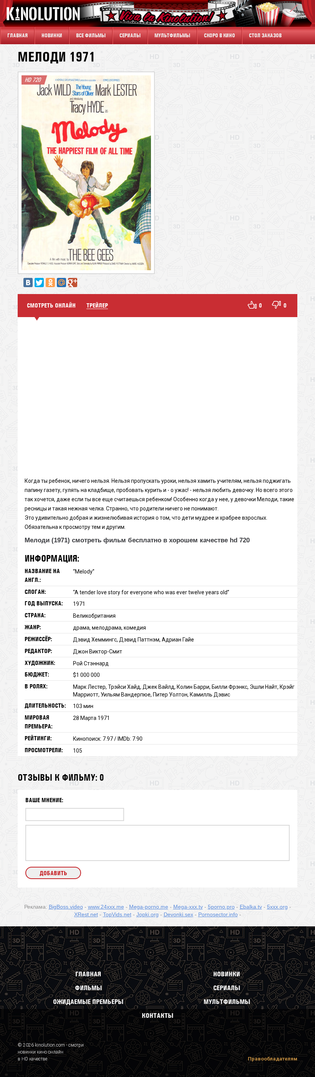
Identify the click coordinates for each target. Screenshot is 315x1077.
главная (17, 35)
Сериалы (226, 988)
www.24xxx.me (106, 907)
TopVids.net (117, 914)
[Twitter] (39, 282)
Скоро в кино (219, 35)
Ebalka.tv (251, 907)
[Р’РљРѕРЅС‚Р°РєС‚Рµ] (28, 282)
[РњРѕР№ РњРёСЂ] (61, 282)
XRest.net (86, 914)
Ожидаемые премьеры (88, 1001)
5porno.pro (221, 907)
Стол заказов (265, 35)
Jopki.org (147, 914)
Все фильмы (91, 35)
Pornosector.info (218, 914)
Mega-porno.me (148, 907)
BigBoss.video (66, 907)
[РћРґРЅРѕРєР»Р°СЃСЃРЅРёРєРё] (50, 282)
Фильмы (88, 988)
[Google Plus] (72, 282)
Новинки (51, 35)
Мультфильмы (172, 35)
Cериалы (130, 35)
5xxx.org (277, 907)
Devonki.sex (178, 914)
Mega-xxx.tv (188, 907)
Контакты (157, 1015)
